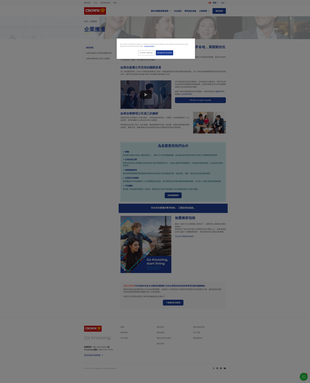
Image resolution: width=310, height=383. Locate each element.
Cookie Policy (149, 46)
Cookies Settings (146, 53)
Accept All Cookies (164, 53)
